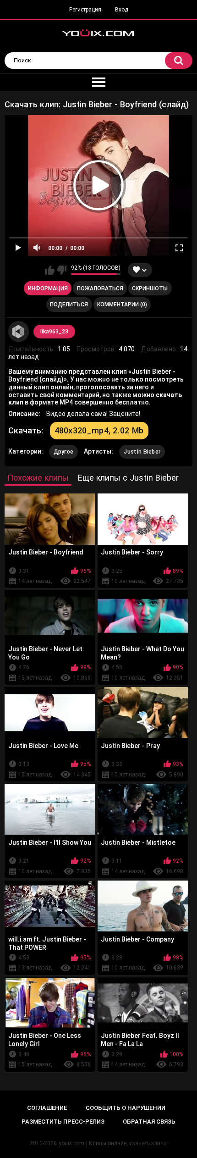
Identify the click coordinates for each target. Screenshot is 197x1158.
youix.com (71, 1143)
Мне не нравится (61, 270)
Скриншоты (150, 288)
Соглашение (47, 1107)
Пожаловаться (100, 288)
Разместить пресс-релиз (63, 1121)
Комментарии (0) (122, 304)
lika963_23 (54, 331)
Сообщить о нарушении (125, 1107)
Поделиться (69, 304)
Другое (64, 452)
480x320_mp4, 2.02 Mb (99, 430)
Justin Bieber (142, 452)
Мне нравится (50, 270)
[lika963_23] (18, 331)
